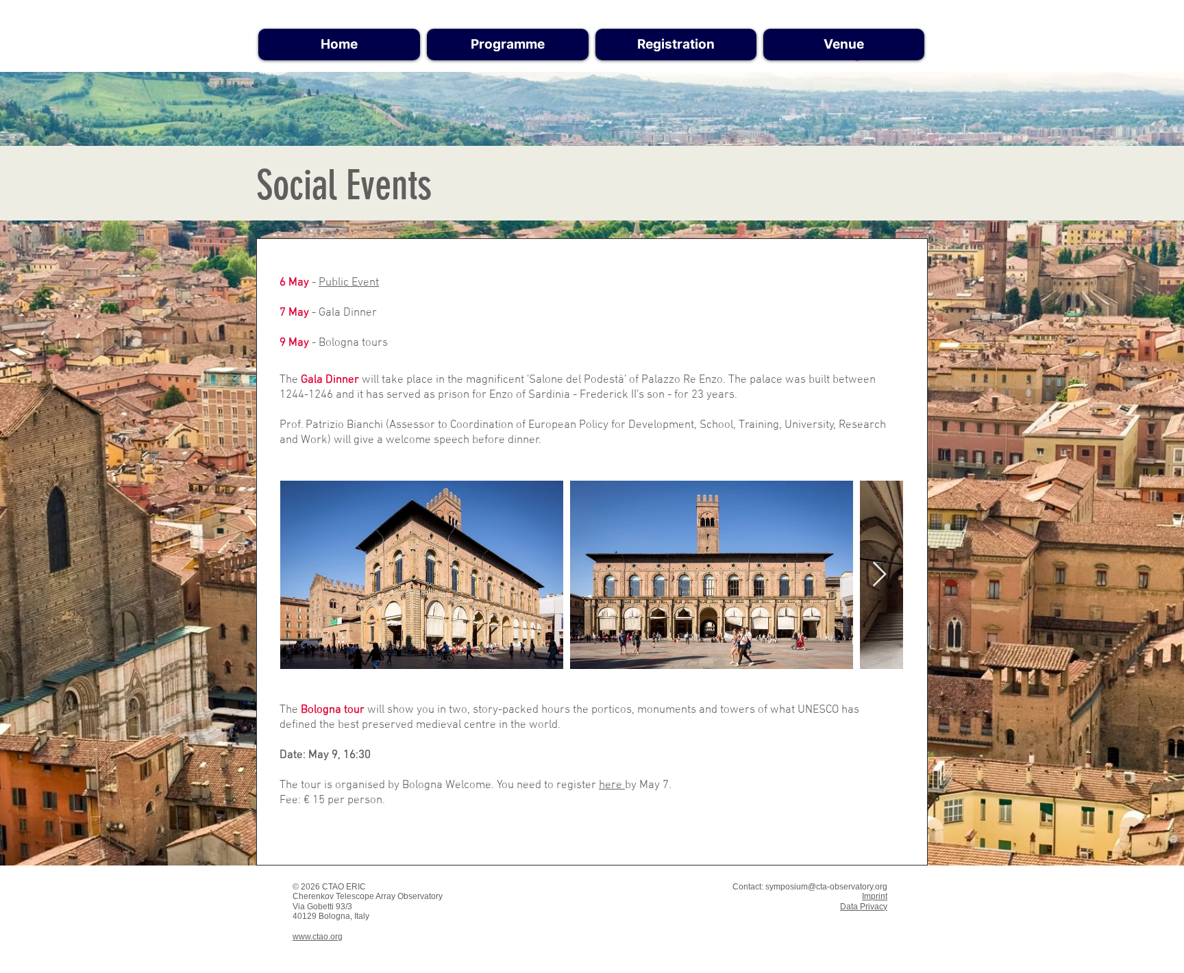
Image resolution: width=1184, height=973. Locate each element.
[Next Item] (879, 574)
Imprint (874, 896)
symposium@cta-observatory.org (826, 887)
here (612, 785)
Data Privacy (863, 906)
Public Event (349, 283)
